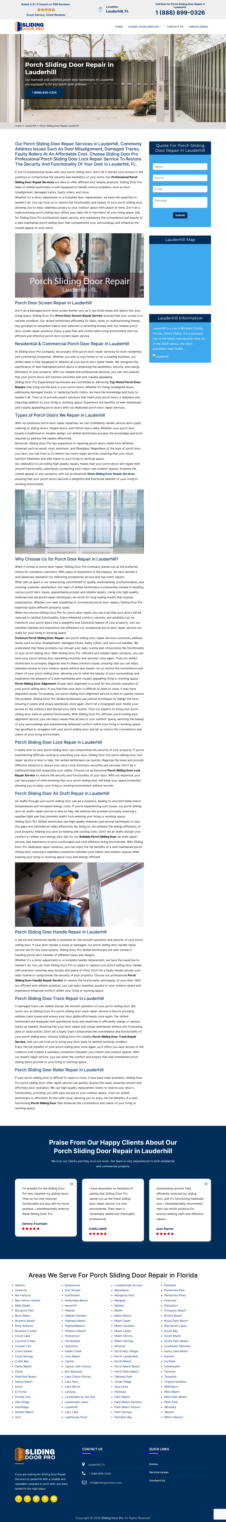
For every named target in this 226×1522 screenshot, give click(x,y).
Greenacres (72, 1285)
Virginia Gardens (175, 1381)
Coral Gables (23, 1351)
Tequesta (170, 1376)
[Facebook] (18, 1498)
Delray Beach (24, 1381)
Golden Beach (24, 1412)
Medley (119, 1305)
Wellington (171, 1386)
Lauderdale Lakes (76, 1402)
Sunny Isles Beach (176, 1351)
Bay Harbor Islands (27, 1300)
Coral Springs (24, 1356)
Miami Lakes (122, 1331)
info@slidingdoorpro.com (106, 1482)
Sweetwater (172, 1366)
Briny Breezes (24, 1326)
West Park (171, 1402)
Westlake (170, 1407)
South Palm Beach (176, 1341)
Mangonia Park (124, 1295)
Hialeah (70, 1310)
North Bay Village (126, 1351)
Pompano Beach (175, 1310)
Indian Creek (73, 1351)
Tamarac (170, 1371)
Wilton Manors (173, 1417)
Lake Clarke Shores (78, 1376)
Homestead (72, 1341)
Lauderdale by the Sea (80, 1397)
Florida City (23, 1397)
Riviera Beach (173, 1315)
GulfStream (72, 1295)
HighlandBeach (75, 1326)
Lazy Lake (71, 1412)
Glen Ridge (22, 1402)
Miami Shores (123, 1336)
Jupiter (69, 1361)
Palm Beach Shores (127, 1407)
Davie (19, 1371)
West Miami (172, 1391)
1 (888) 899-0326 (180, 12)
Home (119, 26)
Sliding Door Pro (113, 1518)
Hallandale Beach (76, 1300)
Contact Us (175, 26)
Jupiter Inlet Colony (78, 1366)
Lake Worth (72, 1386)
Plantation (171, 1305)
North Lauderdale (126, 1356)
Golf (18, 1417)
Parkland (170, 1285)
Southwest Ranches (177, 1346)
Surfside (169, 1361)
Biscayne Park (24, 1310)
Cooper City (23, 1346)
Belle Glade (22, 1305)
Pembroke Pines (175, 1295)
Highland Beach (75, 1320)
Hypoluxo (71, 1346)
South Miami (172, 1336)
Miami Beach (122, 1315)
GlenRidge (22, 1407)
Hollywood (72, 1336)
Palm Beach (122, 1397)
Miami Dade (122, 1320)
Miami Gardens (124, 1326)
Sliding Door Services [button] (144, 26)
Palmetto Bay (123, 1417)
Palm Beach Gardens (128, 1402)
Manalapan (121, 1290)
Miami (118, 1310)
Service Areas (198, 26)
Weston (169, 1412)
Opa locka (121, 1386)
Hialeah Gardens (76, 1315)
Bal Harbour (23, 1295)
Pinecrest (170, 1300)
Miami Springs (123, 1341)
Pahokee (120, 1391)
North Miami (122, 1361)
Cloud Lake (22, 1336)
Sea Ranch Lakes (175, 1326)
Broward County (26, 1331)
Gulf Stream (73, 1290)
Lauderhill (30, 125)
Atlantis (20, 1285)
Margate (120, 1300)
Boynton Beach (25, 1320)
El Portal (20, 1391)
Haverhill (70, 1305)
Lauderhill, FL (117, 11)
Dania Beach (23, 1366)
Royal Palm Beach (176, 1320)
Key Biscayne (73, 1371)
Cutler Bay (22, 1361)
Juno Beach (72, 1356)
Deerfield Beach (25, 1376)
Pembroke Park (174, 1290)
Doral (18, 1386)
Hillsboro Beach (75, 1331)
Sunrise (169, 1356)
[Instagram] (27, 1498)
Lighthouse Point (76, 1417)
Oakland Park (123, 1376)
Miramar (119, 1346)
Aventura (21, 1290)
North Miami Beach (127, 1366)
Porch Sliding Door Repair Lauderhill (59, 125)
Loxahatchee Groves (128, 1285)
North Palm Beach (126, 1371)
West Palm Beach (175, 1397)
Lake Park (71, 1381)
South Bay (171, 1331)
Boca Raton (22, 1315)
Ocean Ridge (122, 1381)
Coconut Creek (25, 1341)
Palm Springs (123, 1412)
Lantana (70, 1391)
